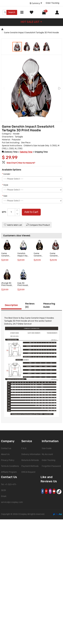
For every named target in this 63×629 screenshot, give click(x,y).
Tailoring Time (26, 152)
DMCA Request (28, 472)
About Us (5, 454)
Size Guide (47, 448)
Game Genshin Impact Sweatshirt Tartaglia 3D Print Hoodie (31, 33)
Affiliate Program (9, 472)
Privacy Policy (7, 460)
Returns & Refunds (30, 460)
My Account (47, 454)
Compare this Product (39, 225)
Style (5, 185)
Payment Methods (30, 466)
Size (4, 196)
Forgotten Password (51, 466)
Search (11, 12)
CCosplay (22, 514)
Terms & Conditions (10, 466)
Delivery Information (30, 454)
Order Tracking (52, 3)
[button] (27, 47)
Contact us (6, 448)
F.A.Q (23, 448)
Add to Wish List (14, 225)
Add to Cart (31, 212)
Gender (6, 174)
